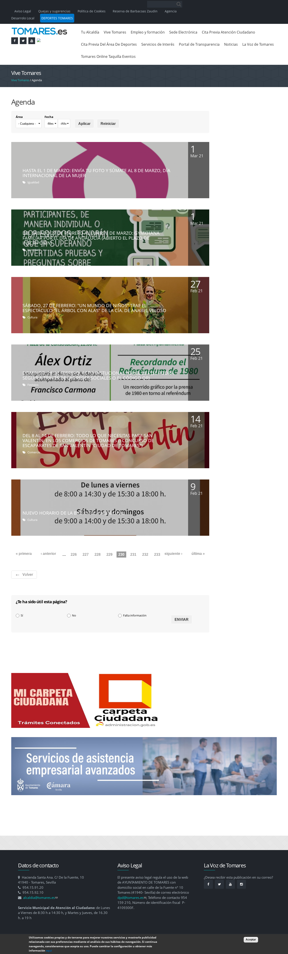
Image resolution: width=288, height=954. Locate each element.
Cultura (32, 317)
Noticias (231, 44)
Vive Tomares (115, 32)
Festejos (32, 385)
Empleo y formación (148, 32)
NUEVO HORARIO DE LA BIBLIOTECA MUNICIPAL (73, 513)
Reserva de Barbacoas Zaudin (135, 11)
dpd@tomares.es (131, 897)
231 (133, 554)
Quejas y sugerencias (54, 11)
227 (86, 554)
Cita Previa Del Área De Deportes (109, 44)
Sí (22, 615)
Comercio (33, 452)
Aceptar (251, 939)
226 (74, 554)
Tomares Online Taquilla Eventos (108, 56)
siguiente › (173, 554)
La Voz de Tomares (258, 44)
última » (198, 554)
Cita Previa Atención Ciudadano (228, 32)
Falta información (134, 615)
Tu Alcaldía (90, 32)
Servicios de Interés (157, 44)
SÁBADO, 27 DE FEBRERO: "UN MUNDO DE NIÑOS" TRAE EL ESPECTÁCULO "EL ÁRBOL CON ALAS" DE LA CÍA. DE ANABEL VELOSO (94, 307)
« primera (24, 554)
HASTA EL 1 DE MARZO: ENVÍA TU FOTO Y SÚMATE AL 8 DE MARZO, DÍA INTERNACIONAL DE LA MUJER (96, 172)
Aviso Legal (23, 11)
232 (145, 554)
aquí (49, 950)
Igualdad (33, 182)
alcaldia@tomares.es (40, 897)
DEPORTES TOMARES (57, 18)
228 (97, 554)
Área (19, 117)
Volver (27, 574)
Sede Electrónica (183, 32)
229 (109, 554)
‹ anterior (48, 554)
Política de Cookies (92, 11)
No (74, 615)
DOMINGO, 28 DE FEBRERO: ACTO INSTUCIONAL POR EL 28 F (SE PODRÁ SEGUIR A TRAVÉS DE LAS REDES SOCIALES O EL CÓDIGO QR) (98, 375)
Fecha (49, 117)
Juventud (33, 250)
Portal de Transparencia (199, 44)
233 (157, 554)
